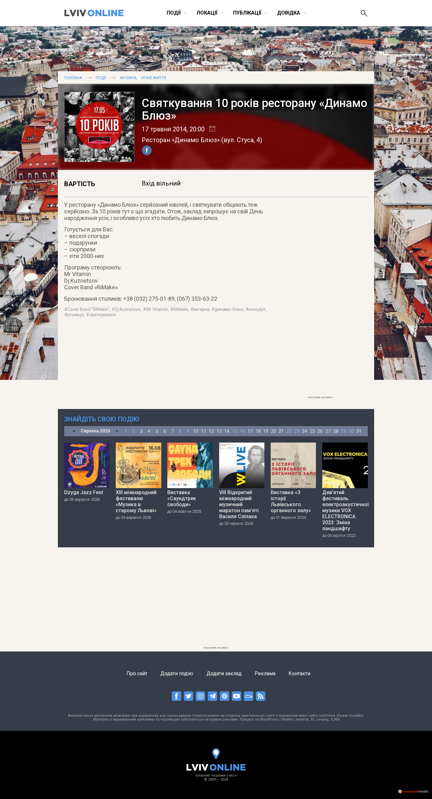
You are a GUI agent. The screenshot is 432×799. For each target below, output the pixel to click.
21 (281, 431)
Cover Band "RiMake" (88, 309)
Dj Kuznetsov (128, 309)
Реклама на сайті (320, 397)
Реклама (265, 673)
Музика (128, 78)
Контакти (299, 673)
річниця (75, 314)
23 (296, 431)
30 (351, 431)
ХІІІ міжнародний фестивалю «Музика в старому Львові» (136, 501)
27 (327, 431)
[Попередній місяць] (74, 431)
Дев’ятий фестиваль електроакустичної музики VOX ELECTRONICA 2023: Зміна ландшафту (345, 510)
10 (195, 431)
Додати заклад (224, 673)
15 (234, 431)
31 (358, 431)
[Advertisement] (320, 298)
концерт (257, 309)
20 (273, 431)
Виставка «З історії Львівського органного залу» (291, 501)
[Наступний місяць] (117, 431)
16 (242, 431)
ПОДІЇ (101, 78)
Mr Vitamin (157, 309)
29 (343, 431)
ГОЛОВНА (73, 78)
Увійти (287, 719)
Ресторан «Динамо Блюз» (181, 140)
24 (304, 431)
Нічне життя (153, 78)
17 (250, 431)
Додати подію (176, 673)
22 (289, 431)
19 (265, 431)
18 (258, 431)
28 (335, 431)
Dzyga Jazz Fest (83, 492)
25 (312, 431)
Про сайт (137, 673)
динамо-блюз (229, 309)
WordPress (269, 719)
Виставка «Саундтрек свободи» (181, 498)
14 (226, 431)
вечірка (201, 309)
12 (211, 431)
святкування (102, 314)
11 (203, 431)
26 (320, 431)
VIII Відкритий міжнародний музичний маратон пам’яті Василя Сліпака (239, 504)
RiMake (180, 309)
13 (219, 431)
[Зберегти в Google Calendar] (210, 129)
